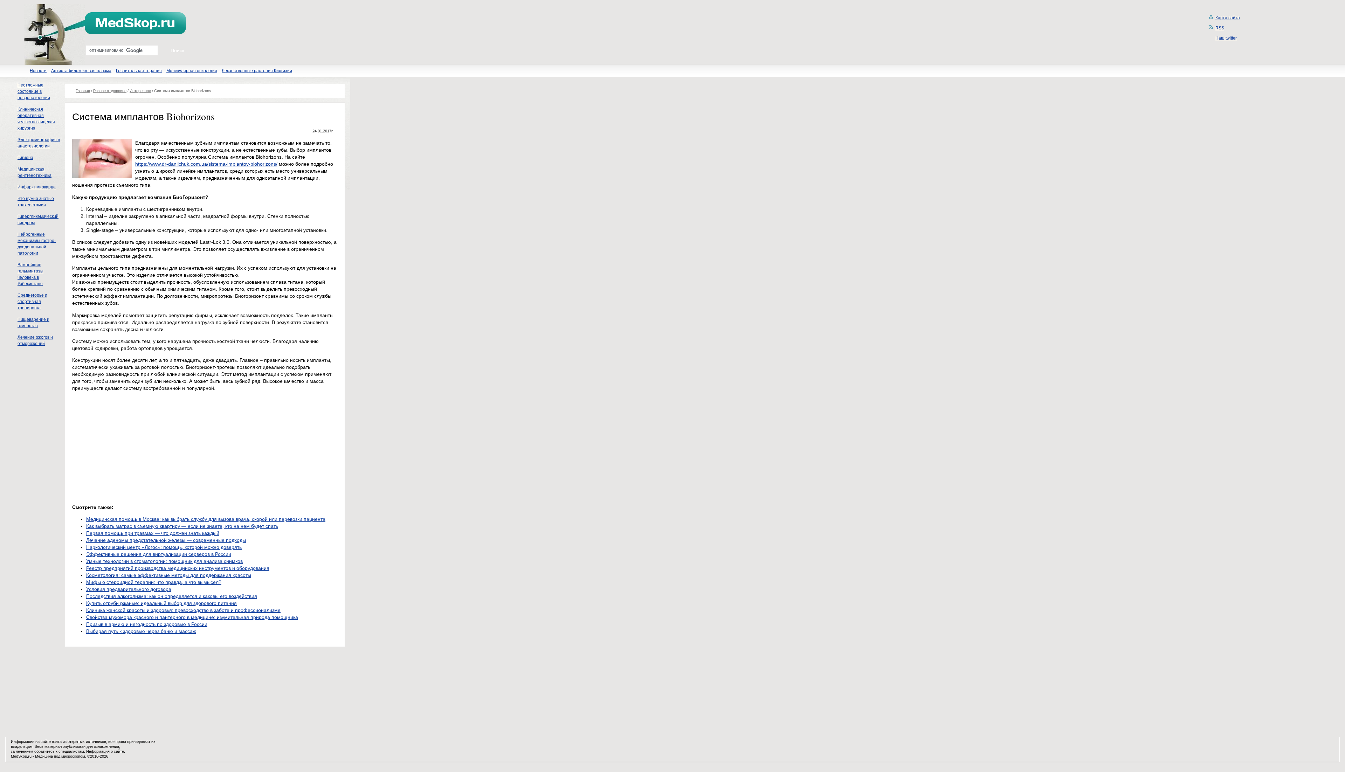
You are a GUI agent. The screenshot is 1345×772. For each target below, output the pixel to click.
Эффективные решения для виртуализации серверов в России (158, 554)
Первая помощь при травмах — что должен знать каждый (152, 533)
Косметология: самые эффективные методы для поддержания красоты (168, 575)
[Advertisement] (131, 446)
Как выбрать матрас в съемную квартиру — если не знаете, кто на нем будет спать (182, 526)
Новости (38, 70)
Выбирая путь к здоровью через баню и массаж (141, 631)
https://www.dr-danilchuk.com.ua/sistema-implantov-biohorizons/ (206, 164)
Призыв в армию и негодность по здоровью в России (146, 624)
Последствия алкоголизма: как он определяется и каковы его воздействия (171, 596)
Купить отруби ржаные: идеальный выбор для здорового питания (161, 603)
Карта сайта (1227, 17)
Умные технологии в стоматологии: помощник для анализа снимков (164, 561)
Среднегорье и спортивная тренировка (32, 301)
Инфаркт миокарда (37, 187)
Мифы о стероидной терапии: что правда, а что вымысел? (153, 582)
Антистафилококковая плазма (81, 70)
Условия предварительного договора (128, 589)
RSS (1219, 28)
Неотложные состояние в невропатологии (34, 91)
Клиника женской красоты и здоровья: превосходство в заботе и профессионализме (183, 610)
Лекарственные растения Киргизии (257, 70)
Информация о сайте (105, 751)
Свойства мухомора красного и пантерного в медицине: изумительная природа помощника (192, 617)
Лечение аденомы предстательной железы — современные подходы (166, 540)
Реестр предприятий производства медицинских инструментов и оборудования (177, 568)
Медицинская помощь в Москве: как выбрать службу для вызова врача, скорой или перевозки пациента (205, 519)
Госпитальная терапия (139, 70)
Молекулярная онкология (191, 70)
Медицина (44, 756)
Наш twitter (1226, 38)
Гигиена (25, 157)
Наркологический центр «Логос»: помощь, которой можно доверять (164, 547)
